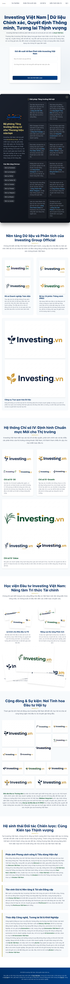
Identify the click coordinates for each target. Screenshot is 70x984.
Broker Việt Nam (14, 952)
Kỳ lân (37, 943)
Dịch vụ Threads (9, 188)
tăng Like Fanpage (37, 132)
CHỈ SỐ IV (43, 3)
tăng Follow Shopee (58, 188)
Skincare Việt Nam (14, 865)
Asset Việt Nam (58, 33)
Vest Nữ (12, 872)
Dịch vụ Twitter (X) (10, 180)
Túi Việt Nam (60, 868)
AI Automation (49, 933)
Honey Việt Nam (14, 898)
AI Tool (6, 977)
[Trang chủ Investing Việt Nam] (4, 3)
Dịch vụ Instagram (10, 172)
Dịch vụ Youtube (9, 184)
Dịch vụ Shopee (9, 197)
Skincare (36, 863)
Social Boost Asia (12, 139)
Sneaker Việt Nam (18, 877)
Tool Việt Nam (36, 975)
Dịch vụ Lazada (9, 201)
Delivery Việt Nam (44, 923)
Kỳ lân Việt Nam (14, 943)
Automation (25, 928)
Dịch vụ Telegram (10, 192)
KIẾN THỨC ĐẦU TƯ (56, 3)
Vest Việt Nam (44, 872)
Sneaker (35, 875)
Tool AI (62, 977)
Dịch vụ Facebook (10, 167)
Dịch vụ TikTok (9, 176)
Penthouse (42, 903)
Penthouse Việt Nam (19, 905)
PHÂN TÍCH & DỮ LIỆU (29, 3)
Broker (51, 950)
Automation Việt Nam (51, 928)
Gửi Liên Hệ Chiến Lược (35, 78)
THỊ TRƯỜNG (15, 3)
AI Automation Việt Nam (20, 935)
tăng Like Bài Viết (36, 111)
